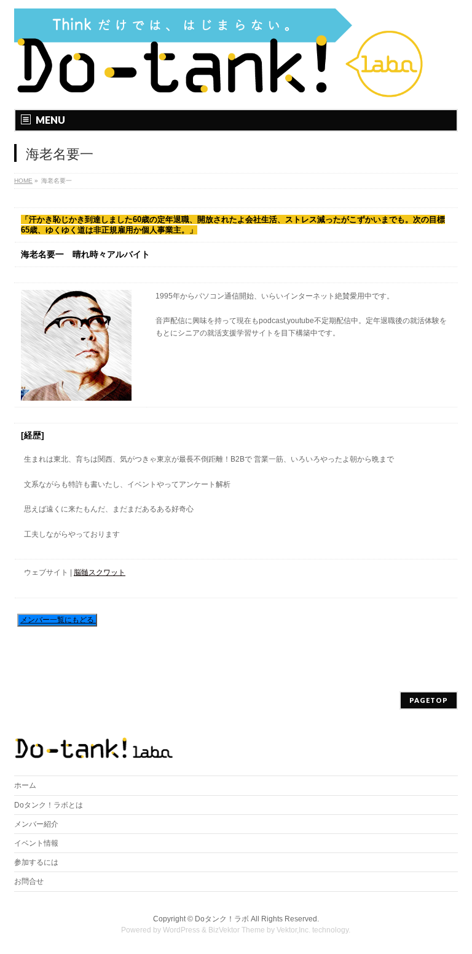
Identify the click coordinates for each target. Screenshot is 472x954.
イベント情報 (36, 843)
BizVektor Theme (236, 930)
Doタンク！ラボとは (48, 805)
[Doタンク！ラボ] (220, 86)
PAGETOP (428, 700)
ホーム (25, 785)
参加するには (36, 862)
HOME (23, 180)
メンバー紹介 (36, 824)
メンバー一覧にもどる (58, 619)
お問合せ (29, 881)
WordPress (181, 930)
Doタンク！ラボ (222, 919)
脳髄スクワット (99, 572)
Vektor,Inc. (293, 930)
